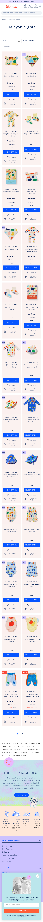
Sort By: (28, 41)
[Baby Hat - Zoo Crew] (11, 61)
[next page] (26, 733)
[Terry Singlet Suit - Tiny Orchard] (11, 624)
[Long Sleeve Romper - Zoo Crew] (11, 118)
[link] (21, 885)
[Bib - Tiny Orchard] (11, 234)
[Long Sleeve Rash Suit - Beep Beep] (31, 404)
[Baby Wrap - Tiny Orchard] (31, 292)
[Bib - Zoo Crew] (31, 61)
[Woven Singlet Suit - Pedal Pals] (11, 569)
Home (4, 19)
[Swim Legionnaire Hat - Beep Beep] (11, 459)
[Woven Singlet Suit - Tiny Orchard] (11, 514)
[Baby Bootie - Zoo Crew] (31, 118)
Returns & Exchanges (11, 855)
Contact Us (7, 846)
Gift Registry (7, 849)
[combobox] (21, 13)
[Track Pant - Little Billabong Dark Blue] (31, 679)
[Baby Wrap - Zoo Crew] (11, 176)
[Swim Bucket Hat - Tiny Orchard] (11, 404)
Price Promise (8, 858)
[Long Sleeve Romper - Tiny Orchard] (31, 234)
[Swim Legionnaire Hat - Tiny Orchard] (31, 349)
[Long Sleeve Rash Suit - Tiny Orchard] (11, 349)
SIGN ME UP (21, 911)
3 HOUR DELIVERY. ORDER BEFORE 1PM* (21, 1)
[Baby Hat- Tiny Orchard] (31, 176)
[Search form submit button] (39, 12)
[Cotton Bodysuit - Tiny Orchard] (31, 624)
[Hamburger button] (3, 6)
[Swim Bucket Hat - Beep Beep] (31, 459)
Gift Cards (6, 861)
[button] (11, 103)
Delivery (5, 852)
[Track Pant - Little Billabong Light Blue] (11, 679)
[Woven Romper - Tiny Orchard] (31, 514)
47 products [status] (6, 46)
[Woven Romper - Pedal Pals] (31, 569)
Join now (21, 795)
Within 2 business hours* (37, 825)
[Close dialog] (38, 876)
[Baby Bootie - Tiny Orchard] (11, 292)
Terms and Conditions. (21, 916)
